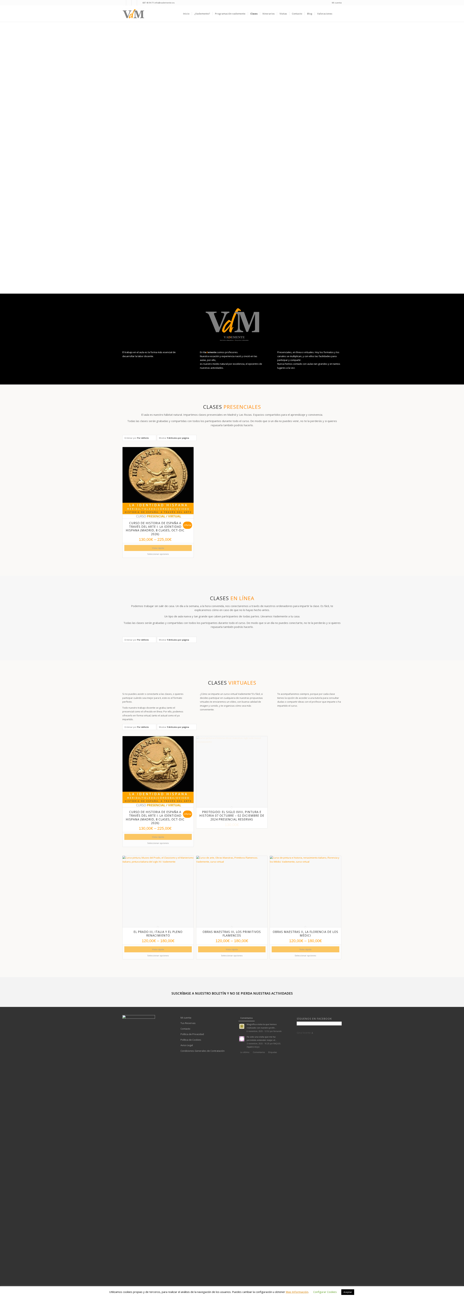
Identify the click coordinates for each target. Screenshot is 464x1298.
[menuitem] (336, 3)
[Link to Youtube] (128, 2)
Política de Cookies (191, 1039)
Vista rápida (158, 548)
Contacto (185, 1028)
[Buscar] (338, 13)
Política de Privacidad (192, 1034)
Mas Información (297, 1292)
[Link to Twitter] (139, 2)
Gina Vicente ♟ (305, 1032)
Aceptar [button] (347, 1292)
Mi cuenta (337, 2)
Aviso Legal (187, 1045)
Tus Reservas (188, 1023)
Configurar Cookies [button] (325, 1292)
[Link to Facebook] (123, 2)
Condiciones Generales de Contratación (203, 1050)
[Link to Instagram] (134, 2)
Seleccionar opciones (158, 554)
